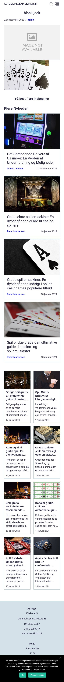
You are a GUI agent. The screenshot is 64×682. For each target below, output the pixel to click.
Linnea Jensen (15, 168)
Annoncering (32, 648)
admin (31, 19)
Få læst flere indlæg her (32, 98)
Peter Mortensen (16, 231)
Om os (32, 653)
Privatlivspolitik (37, 675)
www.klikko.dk (34, 633)
